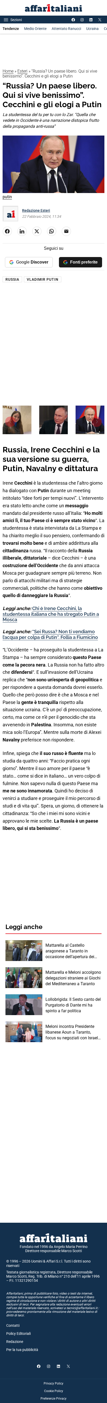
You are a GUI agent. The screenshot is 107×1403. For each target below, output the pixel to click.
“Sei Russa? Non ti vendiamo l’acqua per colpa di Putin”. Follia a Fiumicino (50, 634)
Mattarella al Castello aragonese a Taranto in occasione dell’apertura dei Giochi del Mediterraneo (69, 951)
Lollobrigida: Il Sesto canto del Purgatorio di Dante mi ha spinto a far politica (73, 1005)
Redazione (14, 1342)
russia (12, 279)
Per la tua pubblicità (22, 1350)
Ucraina (92, 29)
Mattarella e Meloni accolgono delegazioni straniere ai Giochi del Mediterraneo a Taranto (73, 978)
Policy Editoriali (18, 1333)
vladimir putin (42, 279)
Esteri (22, 71)
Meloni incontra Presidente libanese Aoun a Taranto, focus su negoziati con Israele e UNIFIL (72, 1032)
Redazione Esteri (36, 210)
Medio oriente (35, 29)
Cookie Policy (53, 1391)
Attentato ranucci (66, 29)
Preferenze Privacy (53, 1398)
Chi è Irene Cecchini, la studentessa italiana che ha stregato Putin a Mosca (51, 614)
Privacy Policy (53, 1383)
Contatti (12, 1325)
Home (8, 71)
